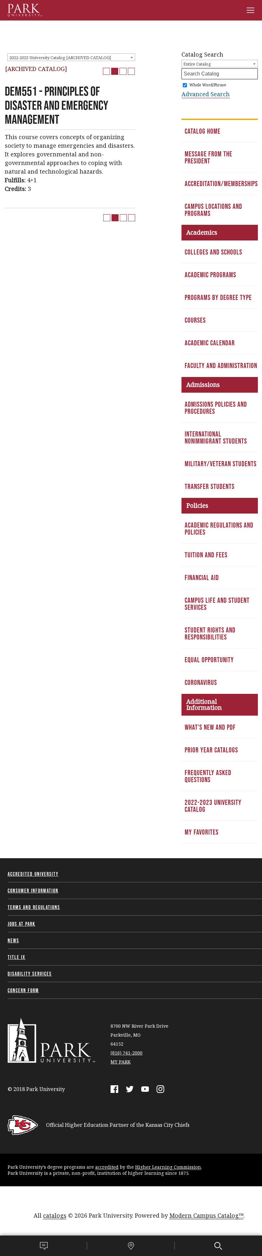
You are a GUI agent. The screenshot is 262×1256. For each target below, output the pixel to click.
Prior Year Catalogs (211, 750)
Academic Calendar (210, 343)
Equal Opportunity (209, 659)
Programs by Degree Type (218, 297)
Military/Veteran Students (221, 463)
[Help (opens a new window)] (131, 71)
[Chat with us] (43, 1246)
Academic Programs (210, 275)
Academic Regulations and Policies (219, 528)
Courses (195, 320)
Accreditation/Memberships (221, 183)
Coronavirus (201, 682)
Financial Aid (202, 577)
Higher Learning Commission (168, 1167)
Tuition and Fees (206, 555)
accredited (107, 1167)
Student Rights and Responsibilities (210, 633)
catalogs (54, 1215)
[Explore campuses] (130, 1246)
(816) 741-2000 (127, 1053)
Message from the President (208, 157)
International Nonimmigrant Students (216, 437)
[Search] (218, 1246)
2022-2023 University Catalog (213, 805)
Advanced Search (205, 94)
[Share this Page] (114, 71)
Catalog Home (202, 131)
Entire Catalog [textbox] (197, 64)
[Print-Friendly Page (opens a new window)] (123, 71)
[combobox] (71, 57)
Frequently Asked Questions (208, 776)
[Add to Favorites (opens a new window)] (106, 71)
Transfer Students (210, 486)
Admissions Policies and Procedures (216, 407)
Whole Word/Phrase (207, 85)
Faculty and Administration (221, 365)
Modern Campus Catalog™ (206, 1215)
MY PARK (121, 1062)
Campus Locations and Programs (213, 209)
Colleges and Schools (213, 252)
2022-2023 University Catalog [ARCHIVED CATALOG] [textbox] (60, 57)
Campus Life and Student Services (217, 603)
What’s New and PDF (210, 727)
